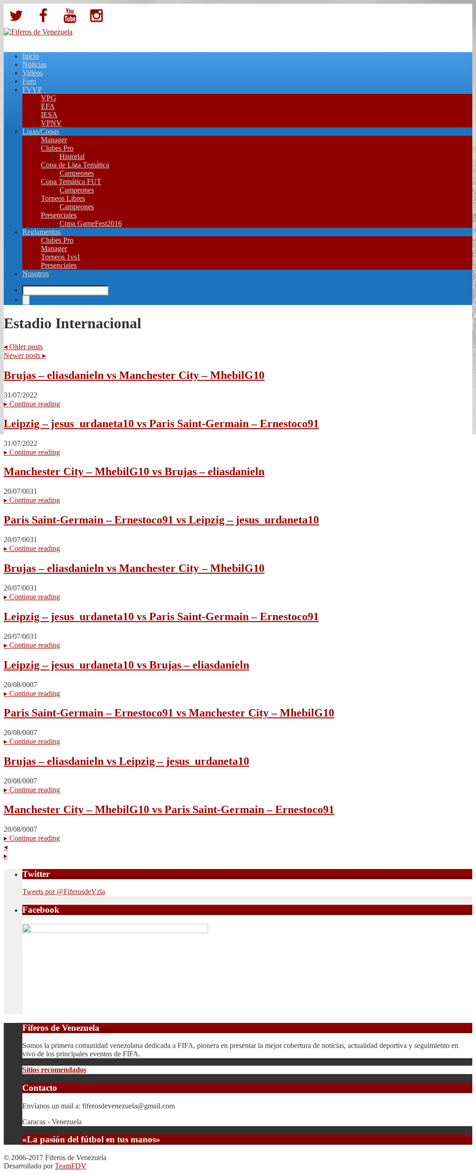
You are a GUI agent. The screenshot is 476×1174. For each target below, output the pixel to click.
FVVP (32, 89)
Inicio (30, 56)
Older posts (23, 347)
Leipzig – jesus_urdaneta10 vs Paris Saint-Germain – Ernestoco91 (161, 424)
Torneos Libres (63, 198)
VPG (48, 98)
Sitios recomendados (54, 1070)
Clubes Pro (57, 148)
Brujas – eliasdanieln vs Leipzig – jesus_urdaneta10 (126, 761)
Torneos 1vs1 (60, 257)
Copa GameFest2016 (91, 223)
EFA (48, 106)
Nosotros (35, 274)
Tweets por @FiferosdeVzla (63, 891)
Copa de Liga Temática (75, 165)
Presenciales (59, 215)
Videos (32, 73)
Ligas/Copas (40, 131)
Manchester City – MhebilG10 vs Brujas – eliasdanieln (134, 471)
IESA (49, 115)
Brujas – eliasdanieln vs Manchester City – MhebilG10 (134, 375)
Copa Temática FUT (71, 182)
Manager (54, 140)
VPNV (51, 123)
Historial (72, 156)
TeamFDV (70, 1166)
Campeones (77, 173)
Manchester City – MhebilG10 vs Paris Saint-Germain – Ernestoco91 (169, 809)
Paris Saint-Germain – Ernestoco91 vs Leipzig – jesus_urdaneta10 (161, 520)
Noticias (34, 64)
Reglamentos (41, 232)
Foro (29, 81)
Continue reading (32, 404)
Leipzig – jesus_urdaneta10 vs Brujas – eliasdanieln (126, 665)
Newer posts (25, 355)
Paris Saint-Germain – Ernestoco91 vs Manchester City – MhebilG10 (169, 713)
